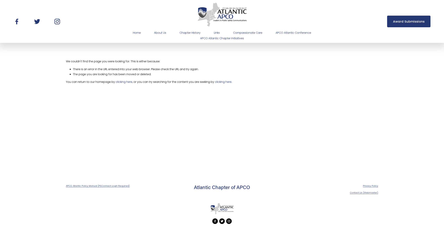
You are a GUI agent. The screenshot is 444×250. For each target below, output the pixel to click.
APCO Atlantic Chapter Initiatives (222, 38)
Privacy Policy (370, 186)
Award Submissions (409, 21)
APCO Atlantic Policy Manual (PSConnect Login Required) (98, 186)
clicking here (124, 82)
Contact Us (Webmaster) (364, 192)
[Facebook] (16, 21)
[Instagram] (57, 21)
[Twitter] (37, 21)
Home (137, 33)
